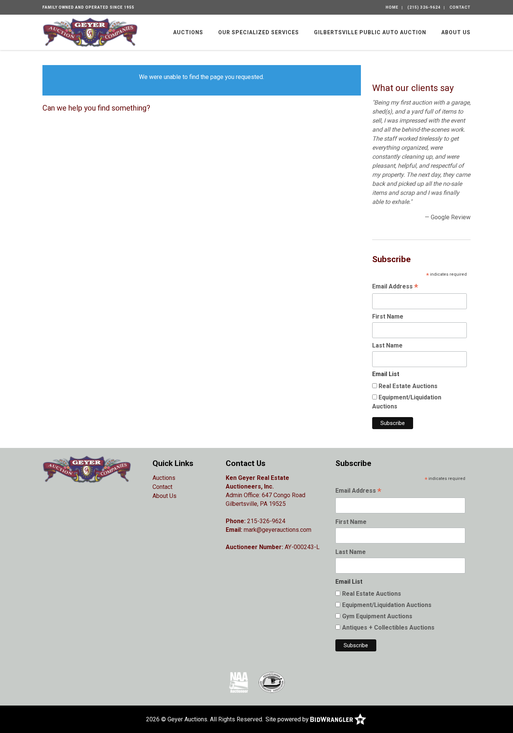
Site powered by (288, 719)
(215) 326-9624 (424, 7)
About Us (456, 32)
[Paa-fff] (272, 682)
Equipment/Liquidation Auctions (387, 605)
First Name (387, 316)
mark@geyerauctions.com (277, 529)
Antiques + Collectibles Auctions (388, 627)
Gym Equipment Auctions (377, 616)
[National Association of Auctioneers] (238, 682)
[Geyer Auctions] (90, 32)
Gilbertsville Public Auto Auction (370, 32)
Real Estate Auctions (408, 386)
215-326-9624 (266, 521)
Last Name (387, 345)
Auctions (188, 32)
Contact (460, 7)
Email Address (395, 287)
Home (392, 7)
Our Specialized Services (258, 32)
